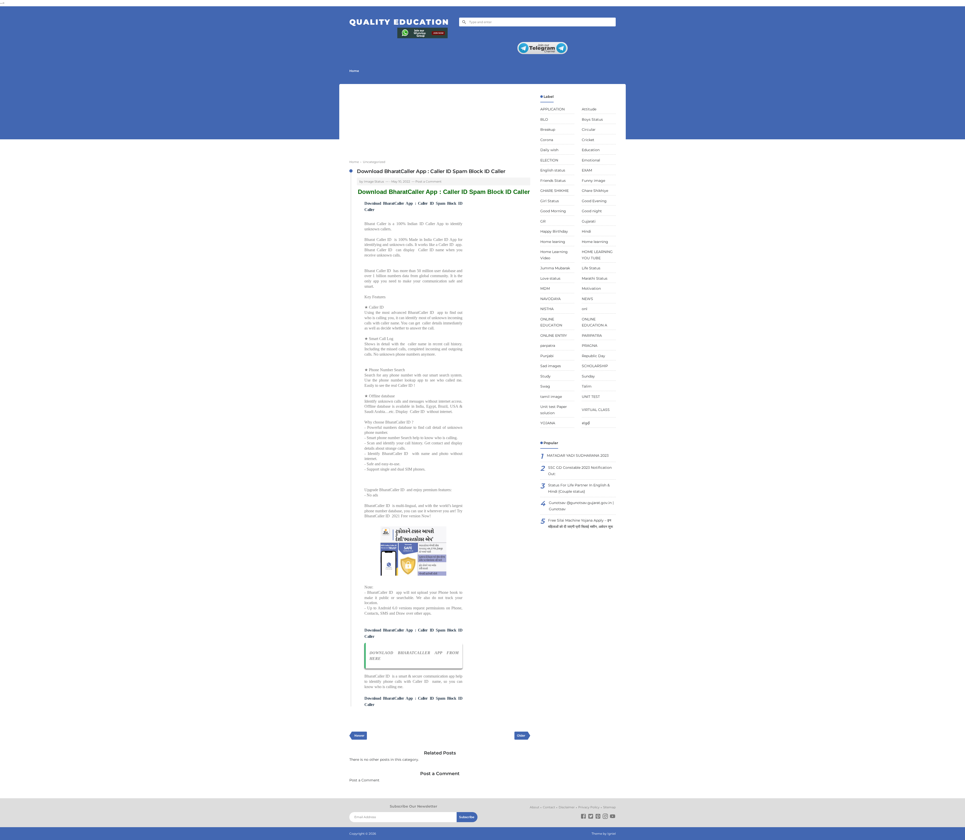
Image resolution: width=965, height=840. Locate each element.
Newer (359, 735)
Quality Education (399, 22)
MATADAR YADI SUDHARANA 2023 (578, 455)
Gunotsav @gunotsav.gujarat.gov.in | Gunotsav (581, 505)
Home (354, 71)
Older (521, 735)
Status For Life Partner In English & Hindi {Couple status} (579, 488)
